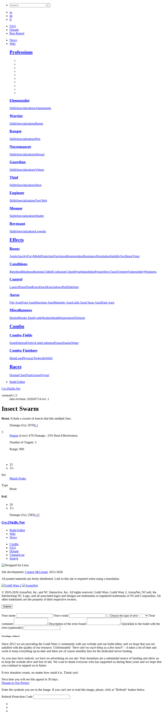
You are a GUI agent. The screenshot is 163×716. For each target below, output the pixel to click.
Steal (38, 185)
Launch (14, 287)
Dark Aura (107, 302)
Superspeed (67, 318)
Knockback (39, 287)
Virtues (39, 169)
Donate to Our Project (15, 683)
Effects (17, 239)
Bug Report (17, 33)
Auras (14, 295)
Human (14, 375)
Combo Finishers (23, 350)
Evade (38, 318)
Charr (22, 375)
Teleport (80, 318)
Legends (40, 231)
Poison (99, 271)
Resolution (103, 256)
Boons (15, 249)
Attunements (43, 108)
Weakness (150, 271)
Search (14, 558)
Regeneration (74, 256)
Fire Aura (15, 302)
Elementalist (19, 100)
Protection (47, 256)
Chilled (48, 271)
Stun (76, 287)
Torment (122, 271)
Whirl (48, 358)
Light (38, 343)
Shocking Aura (44, 302)
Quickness (59, 256)
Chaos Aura (93, 302)
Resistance (89, 256)
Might (37, 256)
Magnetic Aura (63, 302)
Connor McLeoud (36, 572)
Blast (13, 358)
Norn (29, 375)
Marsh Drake (18, 478)
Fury (30, 256)
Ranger (16, 131)
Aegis (13, 256)
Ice (33, 343)
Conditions (18, 264)
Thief (14, 177)
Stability (115, 256)
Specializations (25, 108)
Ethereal (21, 343)
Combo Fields (21, 335)
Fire (28, 343)
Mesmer (16, 208)
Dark (13, 343)
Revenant (17, 224)
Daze (22, 287)
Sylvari (44, 375)
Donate (14, 29)
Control (16, 279)
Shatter (39, 216)
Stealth (55, 318)
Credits (14, 544)
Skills (13, 108)
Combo (17, 326)
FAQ (13, 26)
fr (11, 19)
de (11, 15)
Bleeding (15, 271)
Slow (106, 271)
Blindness (27, 271)
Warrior (16, 116)
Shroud (39, 154)
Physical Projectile (33, 358)
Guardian (18, 162)
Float (29, 287)
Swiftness (126, 256)
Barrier (14, 318)
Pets (37, 139)
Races (15, 366)
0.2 (36, 425)
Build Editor (17, 382)
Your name (9, 615)
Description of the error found (68, 624)
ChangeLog (17, 555)
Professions (21, 52)
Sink (70, 287)
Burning (38, 271)
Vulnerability (136, 271)
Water (75, 343)
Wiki (13, 43)
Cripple (70, 271)
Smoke (67, 343)
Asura (36, 375)
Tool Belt (41, 200)
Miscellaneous (21, 310)
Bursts (39, 123)
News (13, 40)
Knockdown (54, 287)
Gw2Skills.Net (11, 388)
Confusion (59, 271)
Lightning (48, 343)
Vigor (136, 256)
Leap (19, 358)
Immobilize (88, 271)
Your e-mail (61, 615)
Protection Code (22, 696)
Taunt (113, 271)
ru (11, 12)
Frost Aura (28, 302)
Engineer (17, 193)
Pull (64, 287)
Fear (78, 271)
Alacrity (22, 256)
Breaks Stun (26, 318)
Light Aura (79, 302)
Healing (46, 318)
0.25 (37, 515)
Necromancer (20, 147)
